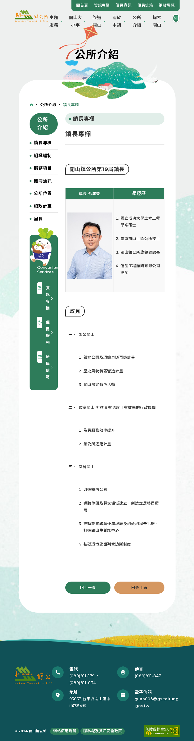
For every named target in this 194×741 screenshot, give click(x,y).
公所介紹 (136, 21)
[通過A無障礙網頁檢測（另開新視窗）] (162, 731)
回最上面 (139, 587)
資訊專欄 (102, 5)
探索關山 (157, 21)
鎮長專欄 (71, 105)
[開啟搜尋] (175, 18)
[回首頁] (31, 105)
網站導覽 (167, 5)
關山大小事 (75, 21)
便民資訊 (123, 5)
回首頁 (82, 5)
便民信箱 (145, 5)
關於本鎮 (116, 21)
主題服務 (53, 21)
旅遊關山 (97, 21)
